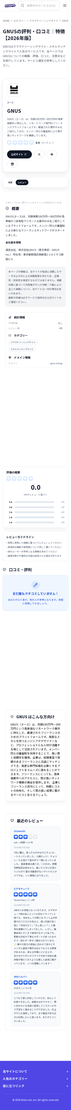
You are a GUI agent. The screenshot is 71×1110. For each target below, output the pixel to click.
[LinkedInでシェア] (12, 164)
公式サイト (17, 154)
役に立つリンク (13, 1086)
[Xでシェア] (39, 154)
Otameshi (19, 831)
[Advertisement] (35, 417)
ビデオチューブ (21, 888)
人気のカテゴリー (15, 1078)
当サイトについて (15, 1071)
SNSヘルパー (20, 976)
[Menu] (64, 5)
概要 (10, 182)
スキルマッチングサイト (22, 349)
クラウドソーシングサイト (23, 342)
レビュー (22, 182)
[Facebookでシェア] (52, 154)
